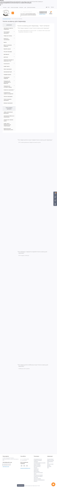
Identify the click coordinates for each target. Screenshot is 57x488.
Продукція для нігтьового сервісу (8, 87)
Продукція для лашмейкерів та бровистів (7, 82)
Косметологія (7, 63)
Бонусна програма (31, 7)
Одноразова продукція (7, 18)
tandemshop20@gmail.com (25, 468)
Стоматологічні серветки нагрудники (8, 93)
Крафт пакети (7, 66)
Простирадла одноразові (6, 32)
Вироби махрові (7, 48)
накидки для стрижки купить (8, 120)
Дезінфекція (6, 54)
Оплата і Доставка (14, 7)
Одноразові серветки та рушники (8, 29)
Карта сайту (49, 466)
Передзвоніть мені (6, 466)
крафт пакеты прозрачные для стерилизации (7, 124)
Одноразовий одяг (8, 71)
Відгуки (52, 7)
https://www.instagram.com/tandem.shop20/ (21, 466)
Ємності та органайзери (6, 39)
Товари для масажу (8, 35)
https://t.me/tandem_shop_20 (27, 466)
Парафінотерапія (7, 74)
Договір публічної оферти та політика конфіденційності (50, 460)
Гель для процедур (8, 51)
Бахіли (5, 42)
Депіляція (6, 57)
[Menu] (13, 13)
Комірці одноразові (37, 465)
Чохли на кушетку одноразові (7, 100)
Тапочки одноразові (8, 96)
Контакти (21, 7)
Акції (9, 7)
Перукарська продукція (6, 78)
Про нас (5, 7)
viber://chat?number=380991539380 (24, 466)
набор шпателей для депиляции (8, 113)
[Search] (21, 12)
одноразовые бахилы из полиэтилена (9, 116)
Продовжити (20, 485)
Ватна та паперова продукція (8, 46)
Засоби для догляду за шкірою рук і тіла (8, 60)
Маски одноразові (8, 69)
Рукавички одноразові (8, 89)
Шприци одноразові (8, 103)
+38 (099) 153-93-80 (43, 11)
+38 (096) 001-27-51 (43, 12)
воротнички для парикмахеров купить (8, 129)
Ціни (25, 7)
